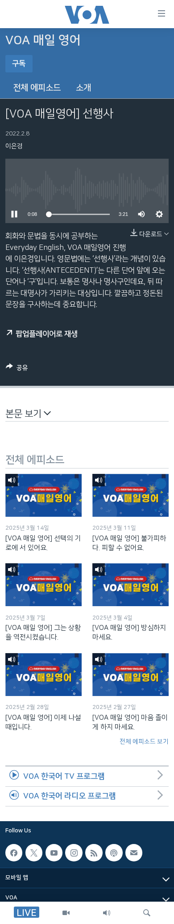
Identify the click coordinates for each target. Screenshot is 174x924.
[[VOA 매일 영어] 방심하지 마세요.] (130, 584)
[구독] (133, 852)
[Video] (66, 913)
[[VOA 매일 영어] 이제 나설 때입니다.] (43, 674)
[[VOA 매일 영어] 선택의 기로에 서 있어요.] (43, 495)
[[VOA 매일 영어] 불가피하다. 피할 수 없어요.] (130, 495)
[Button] (17, 369)
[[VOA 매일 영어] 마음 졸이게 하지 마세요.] (130, 674)
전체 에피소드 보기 (144, 741)
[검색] (146, 913)
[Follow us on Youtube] (54, 852)
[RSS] (93, 852)
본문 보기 (24, 414)
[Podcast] (113, 852)
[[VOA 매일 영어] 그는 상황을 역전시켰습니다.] (43, 584)
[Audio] (106, 913)
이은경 (14, 146)
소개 (83, 88)
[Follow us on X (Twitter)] (33, 852)
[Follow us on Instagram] (73, 852)
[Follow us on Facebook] (13, 852)
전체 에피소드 (37, 88)
